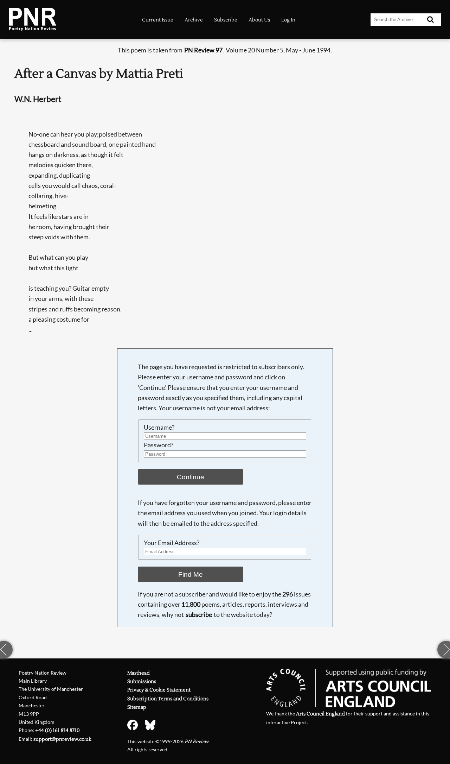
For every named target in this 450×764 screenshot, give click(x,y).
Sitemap (136, 707)
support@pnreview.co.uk (62, 739)
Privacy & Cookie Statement (159, 690)
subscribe (199, 614)
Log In (288, 20)
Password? (158, 445)
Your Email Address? (171, 543)
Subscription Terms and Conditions (167, 698)
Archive (194, 20)
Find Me (190, 574)
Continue (190, 477)
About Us (259, 20)
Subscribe (225, 20)
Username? (159, 427)
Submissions (141, 681)
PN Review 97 (203, 50)
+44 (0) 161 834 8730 (57, 730)
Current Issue (157, 20)
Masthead (138, 673)
